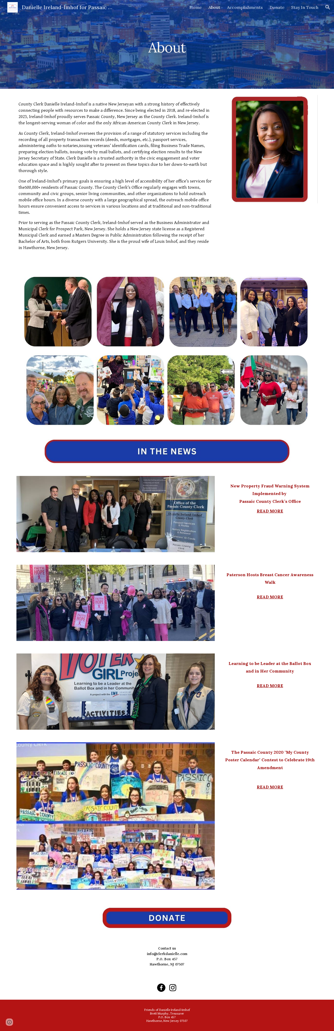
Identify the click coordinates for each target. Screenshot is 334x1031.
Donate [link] (277, 7)
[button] (327, 7)
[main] (167, 44)
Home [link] (195, 7)
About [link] (214, 7)
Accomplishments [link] (245, 7)
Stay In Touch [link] (304, 7)
